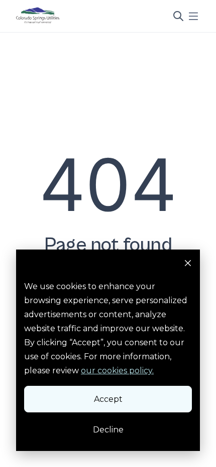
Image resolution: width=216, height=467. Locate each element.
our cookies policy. (117, 370)
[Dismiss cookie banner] (188, 265)
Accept (108, 399)
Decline (108, 429)
